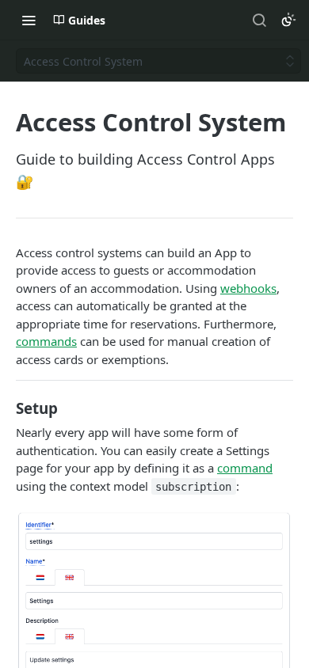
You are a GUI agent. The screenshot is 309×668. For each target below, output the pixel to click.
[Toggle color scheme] (288, 19)
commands (46, 341)
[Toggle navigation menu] (28, 19)
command (245, 468)
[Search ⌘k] (259, 19)
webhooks (248, 288)
